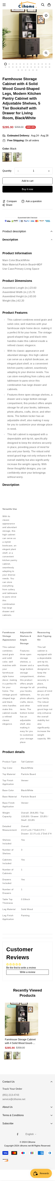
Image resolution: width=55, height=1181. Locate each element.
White (17, 157)
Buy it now (27, 189)
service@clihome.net (13, 1099)
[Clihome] (27, 4)
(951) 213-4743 (10, 1095)
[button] (27, 239)
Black (7, 157)
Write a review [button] (27, 972)
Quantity (6, 170)
